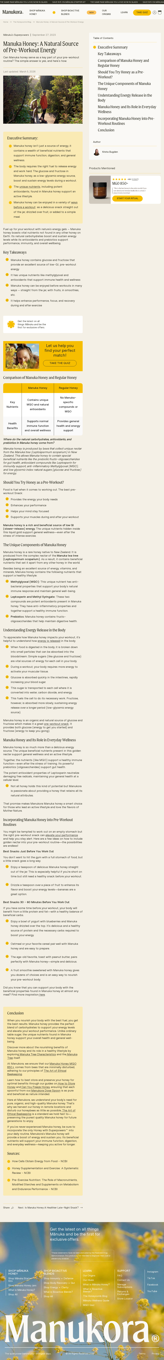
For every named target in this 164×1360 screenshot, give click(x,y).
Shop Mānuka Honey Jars (22, 1285)
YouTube (152, 1291)
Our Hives (88, 1280)
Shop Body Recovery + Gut (59, 1283)
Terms (142, 1354)
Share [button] (6, 1207)
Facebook (152, 1284)
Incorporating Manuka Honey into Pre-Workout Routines (126, 121)
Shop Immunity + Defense (58, 1278)
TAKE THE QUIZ (59, 363)
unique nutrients (29, 186)
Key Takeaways (109, 53)
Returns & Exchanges (123, 1292)
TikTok (151, 1278)
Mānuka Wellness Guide (96, 1300)
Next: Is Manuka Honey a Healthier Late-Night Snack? (48, 1207)
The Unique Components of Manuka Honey (124, 86)
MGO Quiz (88, 1305)
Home (5, 22)
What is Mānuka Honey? (21, 1290)
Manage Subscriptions (124, 1285)
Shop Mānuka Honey (37, 12)
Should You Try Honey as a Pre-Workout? (121, 74)
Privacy (155, 1354)
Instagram (152, 1271)
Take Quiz (142, 12)
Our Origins (106, 12)
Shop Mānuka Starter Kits (20, 1279)
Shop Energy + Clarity (56, 1287)
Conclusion (106, 130)
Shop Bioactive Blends (77, 12)
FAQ (119, 1275)
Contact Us (123, 1280)
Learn (124, 12)
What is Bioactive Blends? (58, 1292)
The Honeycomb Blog (22, 22)
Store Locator (125, 1298)
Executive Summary (113, 47)
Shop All (12, 1294)
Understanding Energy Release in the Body (125, 98)
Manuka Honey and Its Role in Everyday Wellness (127, 109)
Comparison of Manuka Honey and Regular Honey (123, 63)
